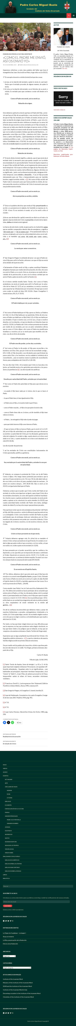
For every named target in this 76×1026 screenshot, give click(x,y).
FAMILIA (7, 812)
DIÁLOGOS (8, 801)
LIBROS (5, 874)
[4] (18, 369)
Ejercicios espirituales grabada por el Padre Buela (63, 155)
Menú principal (73, 15)
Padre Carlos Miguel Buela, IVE (28, 65)
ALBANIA (9, 790)
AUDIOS (5, 772)
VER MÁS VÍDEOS (59, 110)
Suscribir (7, 906)
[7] (26, 638)
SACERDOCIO (8, 834)
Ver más (64, 68)
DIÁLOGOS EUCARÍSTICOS (12, 860)
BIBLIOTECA (6, 878)
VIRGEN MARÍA (9, 852)
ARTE (6, 783)
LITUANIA (9, 797)
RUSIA (8, 794)
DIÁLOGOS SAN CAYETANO (12, 867)
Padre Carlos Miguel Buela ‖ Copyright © (38, 1021)
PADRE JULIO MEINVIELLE (14, 819)
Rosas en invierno (8, 936)
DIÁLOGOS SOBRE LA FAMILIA (13, 871)
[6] (11, 605)
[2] (8, 239)
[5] (26, 598)
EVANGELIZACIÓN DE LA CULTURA (13, 54)
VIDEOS (5, 768)
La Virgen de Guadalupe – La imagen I (14, 933)
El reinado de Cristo (9, 742)
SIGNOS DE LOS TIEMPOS (12, 845)
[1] (27, 179)
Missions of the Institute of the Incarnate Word (18, 983)
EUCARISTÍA (8, 805)
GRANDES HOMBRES (12, 823)
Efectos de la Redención (10, 944)
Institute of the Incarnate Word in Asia (15, 990)
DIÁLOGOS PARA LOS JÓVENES (13, 863)
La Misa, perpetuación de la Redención (15, 940)
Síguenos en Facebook (62, 76)
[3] (35, 277)
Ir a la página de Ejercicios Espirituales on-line (63, 149)
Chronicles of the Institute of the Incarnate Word (18, 997)
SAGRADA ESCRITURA (11, 841)
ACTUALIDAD (8, 779)
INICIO (5, 764)
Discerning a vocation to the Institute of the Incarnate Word (21, 993)
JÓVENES (7, 827)
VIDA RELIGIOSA (9, 849)
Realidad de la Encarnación (12, 735)
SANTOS (7, 838)
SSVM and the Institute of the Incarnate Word (17, 986)
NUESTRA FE (28, 54)
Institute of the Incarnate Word (13, 979)
